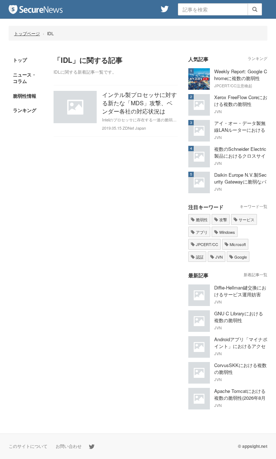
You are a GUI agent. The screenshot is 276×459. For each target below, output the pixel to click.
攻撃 (222, 219)
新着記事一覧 (255, 274)
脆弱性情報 (24, 95)
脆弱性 (201, 219)
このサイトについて (28, 446)
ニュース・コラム (24, 78)
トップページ (27, 33)
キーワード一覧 (253, 206)
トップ (20, 59)
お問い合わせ (69, 446)
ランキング (24, 110)
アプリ (201, 232)
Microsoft (237, 244)
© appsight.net (252, 446)
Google (240, 257)
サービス (246, 219)
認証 (199, 257)
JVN (218, 257)
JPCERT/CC (206, 244)
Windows (226, 232)
